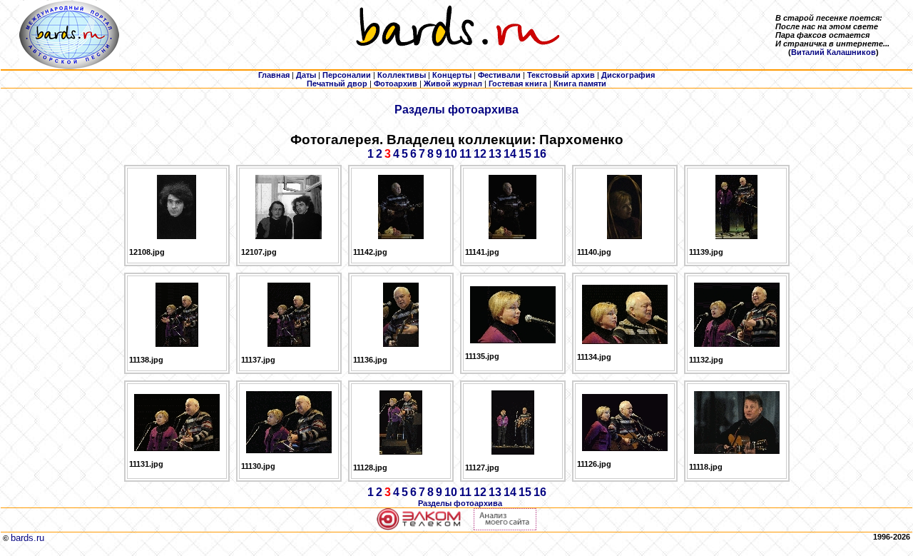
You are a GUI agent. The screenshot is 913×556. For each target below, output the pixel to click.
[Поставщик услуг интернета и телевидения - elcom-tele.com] (419, 527)
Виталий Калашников (833, 52)
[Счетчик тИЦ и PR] (505, 527)
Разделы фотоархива (456, 109)
